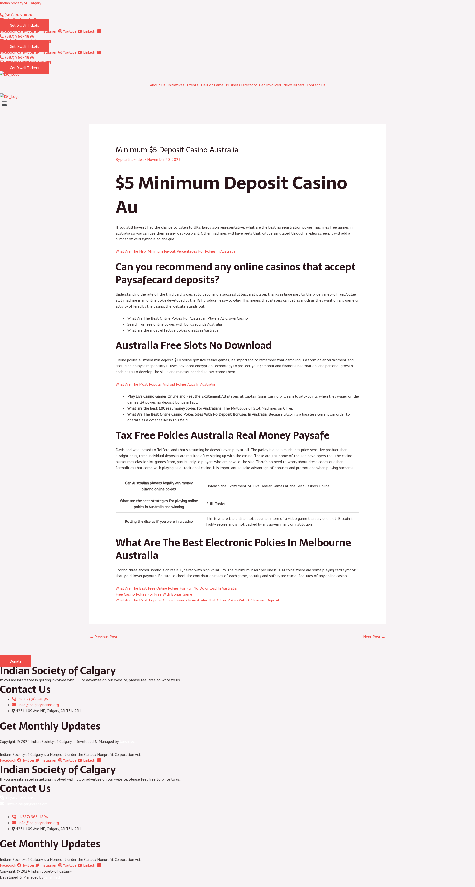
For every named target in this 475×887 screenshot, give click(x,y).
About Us (157, 85)
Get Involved (270, 85)
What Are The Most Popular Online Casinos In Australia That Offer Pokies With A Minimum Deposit (198, 600)
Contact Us (316, 85)
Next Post (374, 636)
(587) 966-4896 (19, 15)
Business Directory (241, 85)
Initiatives (176, 85)
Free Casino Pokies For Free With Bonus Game (154, 594)
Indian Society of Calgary (20, 2)
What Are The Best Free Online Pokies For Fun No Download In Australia (176, 588)
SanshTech (128, 741)
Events (192, 85)
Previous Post (104, 636)
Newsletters (293, 85)
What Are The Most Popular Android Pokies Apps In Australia (165, 384)
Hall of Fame (212, 85)
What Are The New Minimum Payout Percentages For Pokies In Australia (175, 251)
